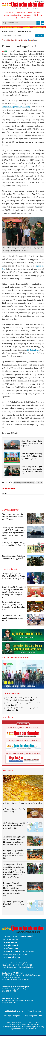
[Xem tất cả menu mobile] (42, 23)
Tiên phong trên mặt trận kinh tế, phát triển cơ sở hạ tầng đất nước (13, 516)
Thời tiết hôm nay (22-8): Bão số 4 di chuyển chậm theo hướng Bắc (14, 825)
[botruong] (23, 635)
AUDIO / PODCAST (12, 694)
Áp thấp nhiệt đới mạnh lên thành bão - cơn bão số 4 (13, 904)
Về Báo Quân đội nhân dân (14, 1011)
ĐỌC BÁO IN (21, 12)
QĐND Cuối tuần (34, 12)
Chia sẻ (40, 35)
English (27, 15)
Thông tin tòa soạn (34, 1011)
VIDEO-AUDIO (9, 12)
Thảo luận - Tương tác (12, 1016)
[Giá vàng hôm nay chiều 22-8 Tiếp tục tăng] (23, 788)
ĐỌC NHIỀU (8, 770)
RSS (40, 1016)
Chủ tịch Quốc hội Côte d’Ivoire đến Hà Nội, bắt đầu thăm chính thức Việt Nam (13, 576)
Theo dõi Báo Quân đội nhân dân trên (14, 40)
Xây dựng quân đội (24, 31)
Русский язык (26, 18)
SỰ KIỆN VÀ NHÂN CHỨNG (12, 15)
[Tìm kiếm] (38, 23)
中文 (35, 15)
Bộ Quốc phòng (33, 350)
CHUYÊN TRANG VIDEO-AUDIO (15, 657)
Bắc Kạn (39, 483)
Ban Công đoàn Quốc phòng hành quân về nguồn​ (32, 443)
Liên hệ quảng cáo (29, 1016)
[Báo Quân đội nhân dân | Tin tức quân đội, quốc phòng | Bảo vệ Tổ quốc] (23, 5)
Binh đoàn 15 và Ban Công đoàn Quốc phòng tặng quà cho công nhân (32, 456)
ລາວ (41, 15)
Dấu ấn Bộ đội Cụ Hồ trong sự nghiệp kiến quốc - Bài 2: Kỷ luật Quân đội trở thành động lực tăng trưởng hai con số (13, 533)
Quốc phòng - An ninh (9, 31)
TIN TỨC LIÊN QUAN (10, 510)
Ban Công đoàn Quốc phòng (24, 483)
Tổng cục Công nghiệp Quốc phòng (16, 107)
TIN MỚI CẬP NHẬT (10, 569)
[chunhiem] (23, 648)
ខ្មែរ (16, 18)
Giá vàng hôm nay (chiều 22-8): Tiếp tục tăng (22, 803)
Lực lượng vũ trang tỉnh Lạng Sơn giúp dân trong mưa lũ (12, 618)
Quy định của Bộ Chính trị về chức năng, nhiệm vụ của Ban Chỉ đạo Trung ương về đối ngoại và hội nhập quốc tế (14, 592)
